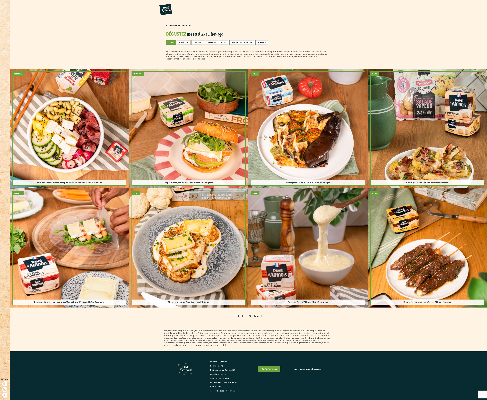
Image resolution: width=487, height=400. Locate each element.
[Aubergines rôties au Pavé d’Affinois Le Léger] (308, 128)
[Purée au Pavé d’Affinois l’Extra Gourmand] (308, 248)
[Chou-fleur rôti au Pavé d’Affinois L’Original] (188, 248)
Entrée (212, 42)
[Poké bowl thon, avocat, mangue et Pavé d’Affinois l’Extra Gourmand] (69, 128)
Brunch (261, 42)
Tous (171, 42)
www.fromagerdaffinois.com (308, 369)
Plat (223, 42)
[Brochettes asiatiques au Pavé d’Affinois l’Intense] (427, 248)
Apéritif (183, 42)
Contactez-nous (269, 369)
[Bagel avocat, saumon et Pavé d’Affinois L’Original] (188, 128)
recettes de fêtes (241, 42)
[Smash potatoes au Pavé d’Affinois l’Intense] (427, 128)
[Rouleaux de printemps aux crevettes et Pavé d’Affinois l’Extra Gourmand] (69, 248)
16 (250, 316)
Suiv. (256, 316)
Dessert (198, 42)
